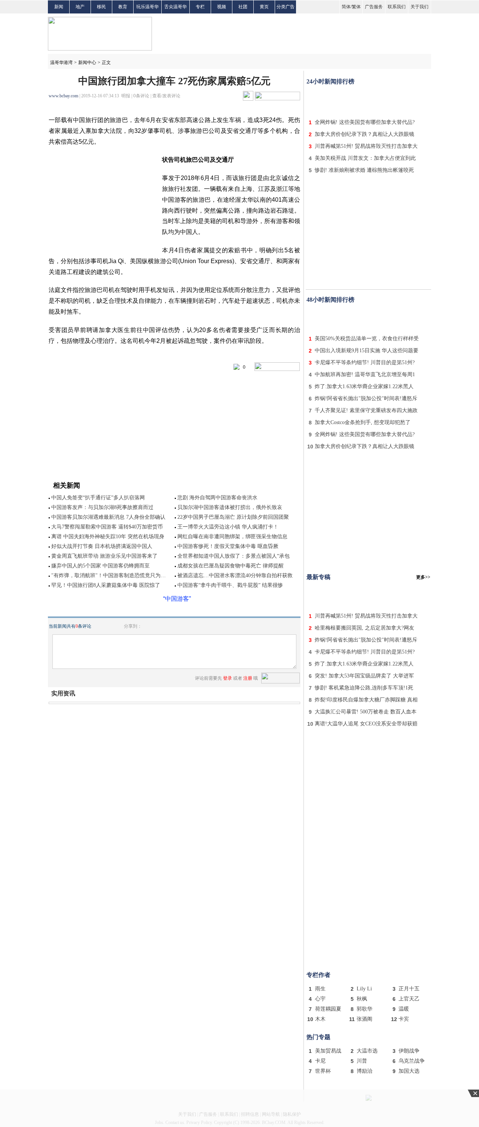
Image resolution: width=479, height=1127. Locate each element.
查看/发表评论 (166, 95)
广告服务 (374, 6)
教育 (122, 6)
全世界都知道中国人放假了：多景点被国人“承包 (233, 556)
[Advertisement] (368, 100)
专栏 (200, 6)
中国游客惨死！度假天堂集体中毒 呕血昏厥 (227, 546)
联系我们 (397, 6)
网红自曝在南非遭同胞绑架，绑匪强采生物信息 (232, 536)
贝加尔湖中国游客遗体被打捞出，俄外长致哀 (229, 507)
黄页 (264, 6)
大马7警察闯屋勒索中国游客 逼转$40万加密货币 (107, 527)
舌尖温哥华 (175, 6)
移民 (101, 6)
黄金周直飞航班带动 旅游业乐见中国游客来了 (104, 556)
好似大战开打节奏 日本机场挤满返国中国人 (101, 546)
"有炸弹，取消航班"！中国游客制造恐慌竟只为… (108, 575)
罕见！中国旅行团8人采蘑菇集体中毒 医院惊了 (105, 585)
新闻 (58, 6)
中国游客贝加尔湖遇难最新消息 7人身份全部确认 (108, 517)
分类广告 (286, 6)
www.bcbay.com (63, 95)
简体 (346, 6)
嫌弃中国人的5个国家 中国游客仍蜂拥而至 (100, 566)
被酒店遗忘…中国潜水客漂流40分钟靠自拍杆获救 (235, 575)
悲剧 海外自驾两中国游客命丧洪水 (217, 497)
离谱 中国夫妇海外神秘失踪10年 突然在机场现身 (107, 536)
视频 (221, 6)
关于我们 (419, 6)
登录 (227, 678)
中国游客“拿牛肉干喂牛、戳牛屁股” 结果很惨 (230, 585)
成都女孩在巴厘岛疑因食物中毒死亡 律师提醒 (230, 566)
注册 (247, 678)
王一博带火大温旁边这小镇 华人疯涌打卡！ (227, 527)
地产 (80, 6)
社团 (242, 6)
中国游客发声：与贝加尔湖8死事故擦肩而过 (102, 507)
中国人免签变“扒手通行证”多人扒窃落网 (98, 497)
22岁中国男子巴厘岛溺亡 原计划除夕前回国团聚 (233, 517)
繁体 (356, 6)
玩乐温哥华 (147, 6)
